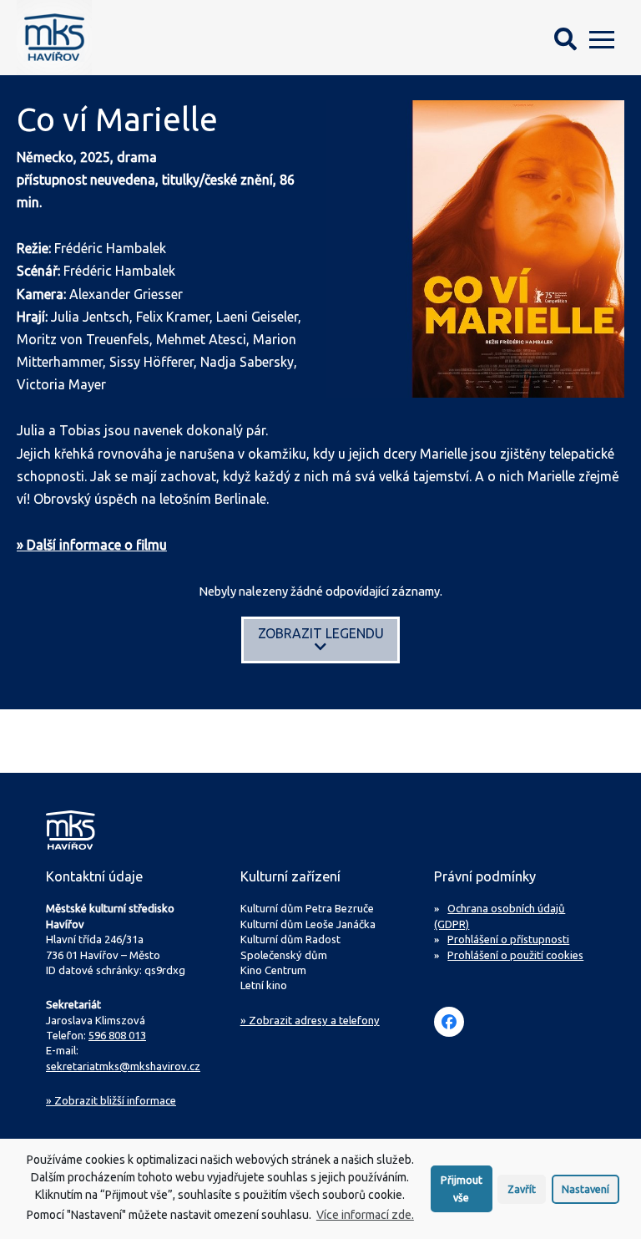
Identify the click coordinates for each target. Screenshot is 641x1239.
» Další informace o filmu (92, 544)
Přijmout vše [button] (461, 1188)
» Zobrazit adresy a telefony (310, 1020)
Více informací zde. (365, 1214)
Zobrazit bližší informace (111, 1100)
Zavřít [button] (521, 1189)
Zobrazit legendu (321, 633)
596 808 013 (117, 1035)
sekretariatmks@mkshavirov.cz (123, 1066)
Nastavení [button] (585, 1189)
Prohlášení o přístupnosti (508, 939)
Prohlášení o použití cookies (515, 955)
